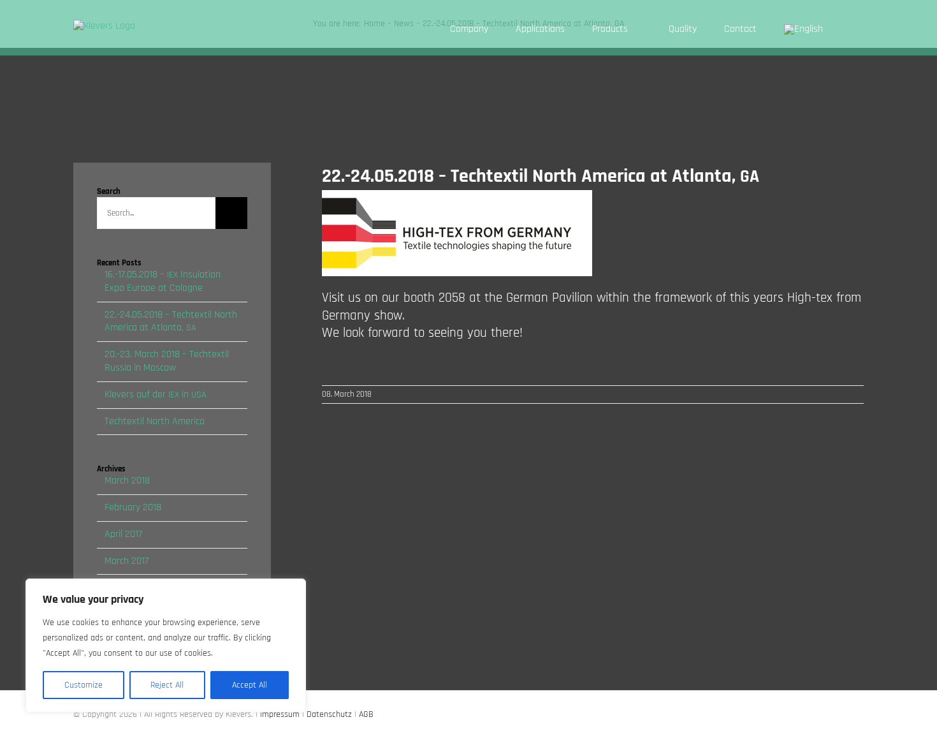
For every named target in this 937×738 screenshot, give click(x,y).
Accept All (249, 685)
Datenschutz (329, 714)
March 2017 (127, 561)
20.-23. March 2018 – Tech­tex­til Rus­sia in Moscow (167, 361)
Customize (83, 685)
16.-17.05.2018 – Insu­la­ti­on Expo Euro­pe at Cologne (163, 281)
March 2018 (127, 480)
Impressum (280, 714)
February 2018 (133, 507)
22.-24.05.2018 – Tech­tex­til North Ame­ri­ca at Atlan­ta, (171, 321)
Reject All (167, 685)
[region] (165, 645)
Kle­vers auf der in (155, 394)
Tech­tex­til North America (155, 421)
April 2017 (123, 534)
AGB (366, 714)
